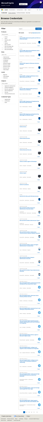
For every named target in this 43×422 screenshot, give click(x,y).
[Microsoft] (2, 10)
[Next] (37, 412)
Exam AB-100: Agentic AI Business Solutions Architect (29, 64)
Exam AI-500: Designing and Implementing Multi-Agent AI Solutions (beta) (29, 115)
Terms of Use (3, 420)
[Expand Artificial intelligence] (2, 87)
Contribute (21, 418)
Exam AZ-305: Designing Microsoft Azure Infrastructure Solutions (29, 89)
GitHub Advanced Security (25, 149)
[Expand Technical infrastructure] (2, 93)
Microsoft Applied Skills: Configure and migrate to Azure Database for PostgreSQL (29, 348)
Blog (16, 418)
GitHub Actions (23, 126)
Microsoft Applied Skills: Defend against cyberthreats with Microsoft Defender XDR (29, 401)
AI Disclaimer (3, 418)
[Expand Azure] (2, 38)
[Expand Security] (2, 92)
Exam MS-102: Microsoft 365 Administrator (29, 196)
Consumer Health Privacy (34, 418)
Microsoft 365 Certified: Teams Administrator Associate (30, 271)
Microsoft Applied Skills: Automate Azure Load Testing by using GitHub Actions (30, 309)
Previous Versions (10, 418)
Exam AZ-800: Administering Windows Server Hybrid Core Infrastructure (30, 51)
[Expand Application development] (2, 85)
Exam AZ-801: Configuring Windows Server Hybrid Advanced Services (29, 76)
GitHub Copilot (23, 173)
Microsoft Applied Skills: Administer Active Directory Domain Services (29, 296)
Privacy (25, 418)
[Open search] (37, 10)
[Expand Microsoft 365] (2, 44)
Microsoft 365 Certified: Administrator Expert (30, 220)
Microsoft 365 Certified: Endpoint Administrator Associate (27, 258)
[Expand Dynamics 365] (2, 40)
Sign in (40, 9)
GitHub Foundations (24, 184)
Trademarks (9, 420)
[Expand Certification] (2, 100)
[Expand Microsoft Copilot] (2, 47)
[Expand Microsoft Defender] (2, 49)
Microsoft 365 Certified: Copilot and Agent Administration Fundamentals (29, 245)
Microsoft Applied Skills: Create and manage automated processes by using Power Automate (29, 375)
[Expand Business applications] (2, 89)
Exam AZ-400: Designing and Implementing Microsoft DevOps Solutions (29, 102)
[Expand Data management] (2, 90)
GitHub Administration (25, 138)
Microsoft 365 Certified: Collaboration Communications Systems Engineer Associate (30, 232)
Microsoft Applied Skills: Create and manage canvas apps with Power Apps (29, 388)
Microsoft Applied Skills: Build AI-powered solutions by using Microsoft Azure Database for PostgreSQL (30, 322)
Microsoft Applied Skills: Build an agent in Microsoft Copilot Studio (29, 335)
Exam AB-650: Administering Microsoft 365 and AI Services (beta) (30, 38)
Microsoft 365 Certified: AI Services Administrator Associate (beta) (27, 208)
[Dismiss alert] (41, 2)
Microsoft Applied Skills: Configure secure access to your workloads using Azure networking (29, 361)
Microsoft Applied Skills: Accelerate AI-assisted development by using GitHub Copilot (30, 283)
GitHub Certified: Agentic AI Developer (28, 161)
